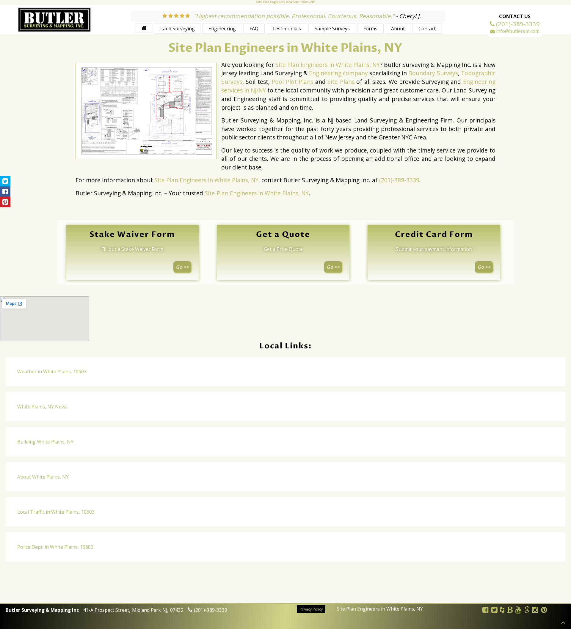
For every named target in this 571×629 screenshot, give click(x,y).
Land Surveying (177, 28)
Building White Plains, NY (45, 441)
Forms (370, 28)
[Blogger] (510, 610)
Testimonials (286, 28)
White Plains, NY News (42, 406)
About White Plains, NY (43, 477)
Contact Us (515, 16)
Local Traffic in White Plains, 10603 (56, 512)
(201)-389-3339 (399, 180)
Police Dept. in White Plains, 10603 (55, 547)
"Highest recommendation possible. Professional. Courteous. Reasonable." (294, 16)
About (398, 28)
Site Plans (340, 82)
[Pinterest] (544, 610)
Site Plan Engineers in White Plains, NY (327, 65)
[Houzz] (502, 610)
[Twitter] (494, 610)
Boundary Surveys (433, 73)
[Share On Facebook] (5, 191)
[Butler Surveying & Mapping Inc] (54, 30)
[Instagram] (535, 610)
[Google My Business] (527, 610)
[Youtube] (519, 610)
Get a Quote (283, 234)
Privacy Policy (311, 609)
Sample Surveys (332, 28)
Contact (427, 28)
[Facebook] (486, 610)
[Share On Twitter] (5, 181)
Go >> (182, 267)
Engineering (222, 28)
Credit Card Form (434, 234)
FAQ (254, 28)
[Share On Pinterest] (5, 202)
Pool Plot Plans (292, 82)
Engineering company (338, 73)
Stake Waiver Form (132, 234)
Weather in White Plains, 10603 (52, 371)
